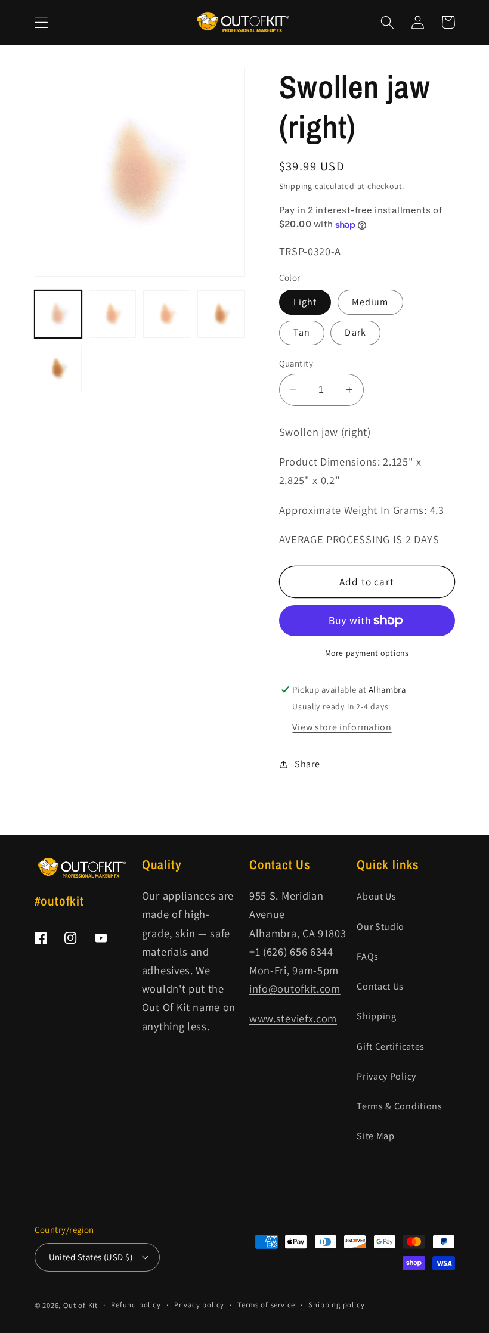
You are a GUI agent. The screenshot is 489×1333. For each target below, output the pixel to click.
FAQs (368, 956)
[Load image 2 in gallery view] (113, 314)
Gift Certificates (391, 1046)
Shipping (295, 186)
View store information (341, 727)
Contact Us (380, 986)
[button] (41, 22)
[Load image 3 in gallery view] (167, 314)
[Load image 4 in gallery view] (221, 314)
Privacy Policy (386, 1076)
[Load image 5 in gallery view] (58, 368)
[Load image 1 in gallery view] (58, 314)
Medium (370, 302)
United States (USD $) (91, 1257)
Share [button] (307, 764)
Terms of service (266, 1305)
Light (305, 302)
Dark (355, 332)
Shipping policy (336, 1305)
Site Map (376, 1136)
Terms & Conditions (399, 1106)
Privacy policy (199, 1305)
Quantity (296, 363)
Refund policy (135, 1305)
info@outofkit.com (295, 988)
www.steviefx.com (293, 1018)
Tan (301, 332)
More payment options (367, 652)
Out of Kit (80, 1305)
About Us (377, 896)
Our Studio (380, 926)
